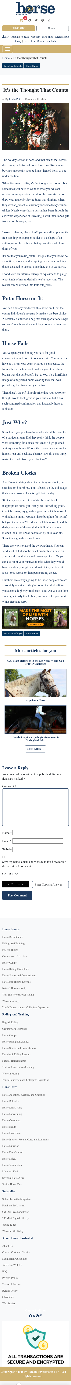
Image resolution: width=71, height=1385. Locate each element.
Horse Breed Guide (12, 937)
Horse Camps (9, 962)
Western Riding (10, 1001)
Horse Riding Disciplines (15, 969)
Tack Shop (47, 36)
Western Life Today (12, 1231)
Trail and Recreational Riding (18, 994)
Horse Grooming (11, 1120)
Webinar (35, 36)
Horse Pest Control (12, 1152)
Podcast (25, 36)
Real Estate (52, 41)
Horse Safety (9, 1158)
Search (53, 28)
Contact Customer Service (16, 1252)
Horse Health (9, 1126)
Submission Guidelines (14, 1258)
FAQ (4, 1271)
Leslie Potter (16, 99)
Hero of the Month (34, 41)
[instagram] (49, 20)
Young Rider (9, 1224)
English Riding (10, 950)
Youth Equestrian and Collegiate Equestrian (25, 1007)
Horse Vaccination (12, 1165)
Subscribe (18, 28)
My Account (12, 36)
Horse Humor (32, 65)
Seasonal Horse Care (13, 1178)
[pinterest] (42, 20)
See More (35, 749)
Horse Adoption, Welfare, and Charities (23, 1094)
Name (7, 833)
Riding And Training (13, 943)
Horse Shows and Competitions (19, 975)
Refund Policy (10, 1290)
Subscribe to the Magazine (16, 1199)
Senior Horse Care (12, 1184)
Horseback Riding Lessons (16, 981)
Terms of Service (11, 1284)
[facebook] (29, 20)
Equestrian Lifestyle (13, 65)
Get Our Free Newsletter (15, 1212)
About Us (7, 1246)
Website (7, 849)
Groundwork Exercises (14, 956)
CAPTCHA (10, 874)
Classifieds (7, 1297)
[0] (21, 20)
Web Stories (8, 1303)
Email (7, 841)
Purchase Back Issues (13, 1205)
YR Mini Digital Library (15, 1218)
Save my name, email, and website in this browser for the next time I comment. (34, 864)
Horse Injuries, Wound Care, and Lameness (25, 1139)
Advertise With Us (12, 1265)
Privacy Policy (10, 1278)
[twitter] (36, 20)
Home (6, 58)
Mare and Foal (10, 1171)
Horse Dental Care (12, 1107)
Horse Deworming (12, 1114)
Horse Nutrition (10, 1146)
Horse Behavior (10, 1101)
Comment (9, 786)
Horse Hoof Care (11, 1133)
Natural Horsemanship (14, 988)
